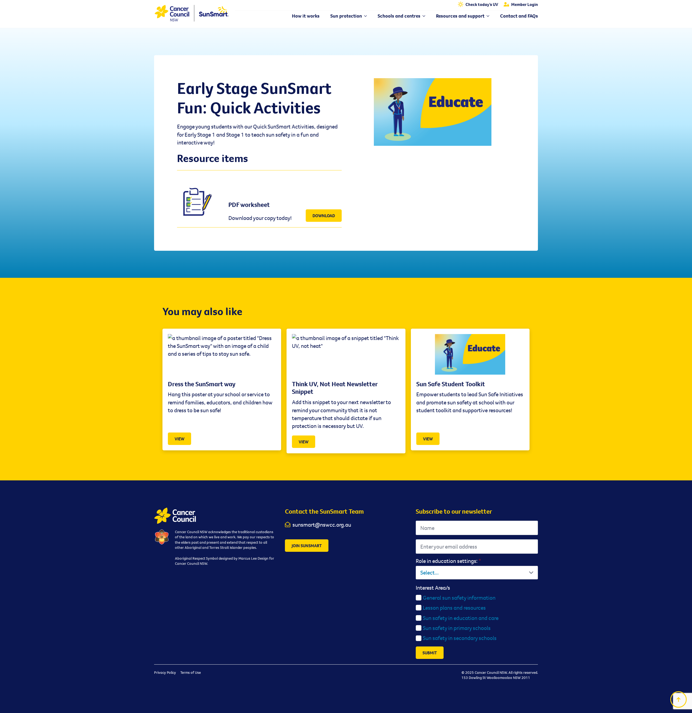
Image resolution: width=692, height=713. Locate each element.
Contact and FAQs (519, 16)
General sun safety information (459, 597)
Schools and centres (399, 16)
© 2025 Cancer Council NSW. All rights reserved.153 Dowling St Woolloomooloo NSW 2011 (499, 675)
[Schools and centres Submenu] (422, 16)
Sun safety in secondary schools (460, 638)
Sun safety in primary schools (457, 628)
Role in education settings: (448, 561)
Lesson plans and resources (454, 607)
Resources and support (460, 16)
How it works (306, 16)
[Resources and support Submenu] (486, 16)
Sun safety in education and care (460, 618)
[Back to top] (678, 699)
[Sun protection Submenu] (364, 16)
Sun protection (346, 16)
